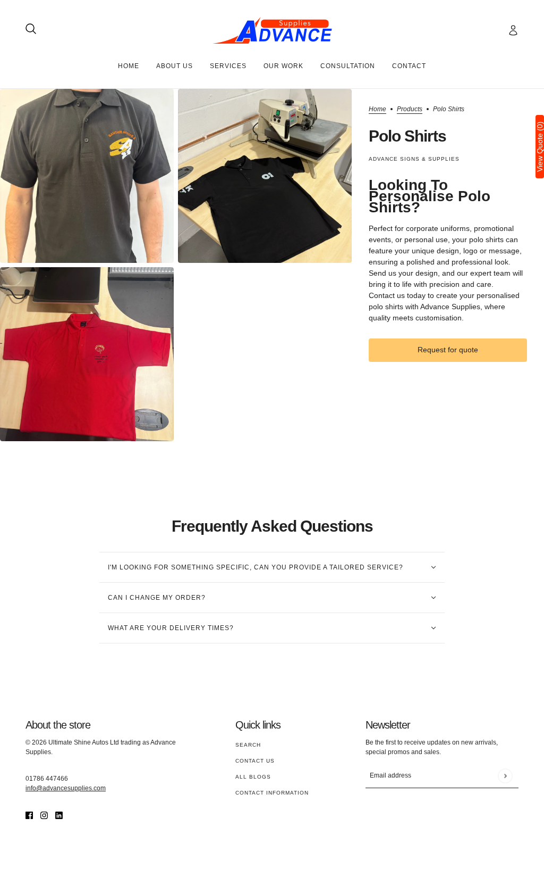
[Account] (513, 30)
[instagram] (44, 815)
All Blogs (253, 777)
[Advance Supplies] (272, 30)
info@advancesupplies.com (66, 788)
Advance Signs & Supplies (414, 159)
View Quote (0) (540, 146)
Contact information (272, 793)
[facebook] (29, 815)
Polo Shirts (407, 135)
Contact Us (255, 761)
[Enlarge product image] (87, 176)
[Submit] (505, 775)
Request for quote (448, 349)
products (409, 109)
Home (377, 109)
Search (248, 745)
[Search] (31, 28)
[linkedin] (59, 815)
